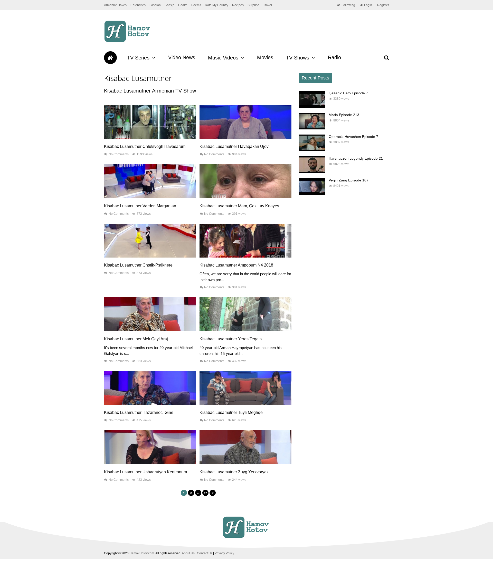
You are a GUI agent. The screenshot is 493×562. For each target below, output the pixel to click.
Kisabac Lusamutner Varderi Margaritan (140, 206)
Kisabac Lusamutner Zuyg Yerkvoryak (234, 472)
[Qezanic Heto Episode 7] (312, 106)
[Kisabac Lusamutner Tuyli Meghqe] (245, 404)
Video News (181, 57)
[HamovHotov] (128, 41)
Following (348, 5)
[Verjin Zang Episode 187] (312, 193)
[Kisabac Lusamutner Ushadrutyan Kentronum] (150, 463)
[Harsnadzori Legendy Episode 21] (312, 172)
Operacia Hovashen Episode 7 (353, 137)
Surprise (253, 5)
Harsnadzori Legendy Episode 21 (356, 158)
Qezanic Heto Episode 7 (348, 93)
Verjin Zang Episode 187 (348, 180)
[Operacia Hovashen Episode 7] (312, 150)
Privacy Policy (224, 553)
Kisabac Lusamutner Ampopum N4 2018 (236, 265)
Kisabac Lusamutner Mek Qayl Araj (136, 339)
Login (368, 5)
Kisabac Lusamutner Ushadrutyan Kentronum (145, 472)
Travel (267, 5)
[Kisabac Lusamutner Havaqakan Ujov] (245, 138)
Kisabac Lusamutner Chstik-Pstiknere (138, 265)
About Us (188, 553)
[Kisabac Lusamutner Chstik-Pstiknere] (150, 256)
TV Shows (297, 57)
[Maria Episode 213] (312, 128)
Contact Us (204, 553)
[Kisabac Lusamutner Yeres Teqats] (245, 330)
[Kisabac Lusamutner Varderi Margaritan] (150, 197)
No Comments (119, 154)
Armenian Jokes (115, 5)
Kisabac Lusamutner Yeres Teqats (231, 339)
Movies (265, 57)
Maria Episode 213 (344, 115)
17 (205, 493)
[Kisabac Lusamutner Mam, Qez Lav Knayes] (245, 197)
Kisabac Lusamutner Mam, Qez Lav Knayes (239, 206)
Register (383, 5)
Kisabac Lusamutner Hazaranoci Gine (138, 412)
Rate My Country (216, 5)
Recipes (238, 5)
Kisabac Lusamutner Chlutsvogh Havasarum (144, 146)
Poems (196, 5)
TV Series (138, 57)
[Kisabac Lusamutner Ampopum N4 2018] (245, 256)
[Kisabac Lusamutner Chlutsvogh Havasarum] (150, 138)
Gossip (169, 5)
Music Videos (223, 57)
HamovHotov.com (141, 553)
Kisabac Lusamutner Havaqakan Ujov (234, 146)
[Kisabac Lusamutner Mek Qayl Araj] (150, 330)
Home (110, 57)
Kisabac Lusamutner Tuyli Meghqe (231, 412)
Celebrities (138, 5)
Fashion (155, 5)
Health (182, 5)
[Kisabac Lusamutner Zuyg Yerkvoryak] (245, 463)
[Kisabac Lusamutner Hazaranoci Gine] (150, 404)
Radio (334, 57)
